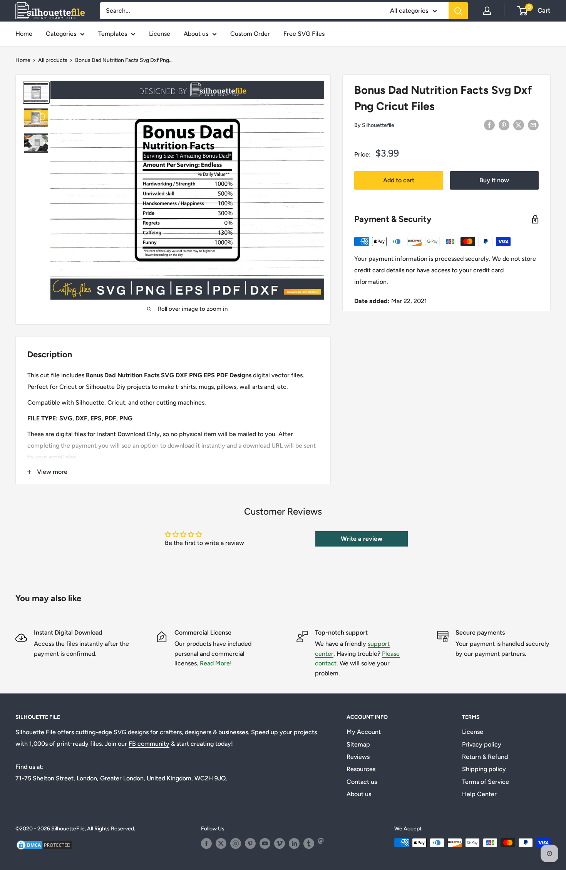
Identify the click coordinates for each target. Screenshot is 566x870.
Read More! (216, 663)
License (159, 33)
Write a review (361, 538)
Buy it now (494, 180)
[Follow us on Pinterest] (250, 843)
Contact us (362, 781)
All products (52, 60)
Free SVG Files (304, 33)
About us (196, 33)
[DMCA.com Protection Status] (44, 844)
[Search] (458, 10)
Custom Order (250, 33)
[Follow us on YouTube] (265, 843)
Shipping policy (484, 769)
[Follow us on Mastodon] (323, 843)
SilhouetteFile (68, 828)
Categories (61, 33)
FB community (149, 743)
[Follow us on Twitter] (221, 843)
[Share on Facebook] (489, 124)
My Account (364, 731)
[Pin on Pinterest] (504, 124)
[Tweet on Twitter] (518, 124)
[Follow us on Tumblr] (308, 843)
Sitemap (358, 744)
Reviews (358, 756)
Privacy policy (481, 744)
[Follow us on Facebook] (206, 843)
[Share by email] (533, 124)
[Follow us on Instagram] (235, 843)
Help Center (479, 794)
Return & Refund (485, 756)
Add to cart (398, 180)
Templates (112, 33)
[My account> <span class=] (487, 11)
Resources (361, 769)
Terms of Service (485, 781)
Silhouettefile (378, 125)
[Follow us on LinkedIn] (294, 843)
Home (23, 33)
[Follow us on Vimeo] (279, 843)
